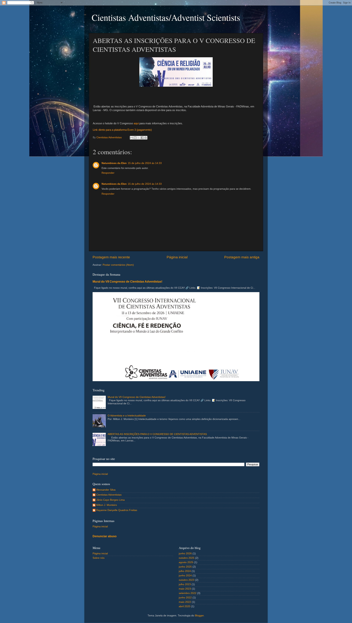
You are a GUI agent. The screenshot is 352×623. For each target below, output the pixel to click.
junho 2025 (185, 566)
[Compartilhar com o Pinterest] (145, 138)
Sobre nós (98, 558)
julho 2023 (185, 584)
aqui (136, 123)
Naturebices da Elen (114, 163)
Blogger (199, 615)
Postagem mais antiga (241, 257)
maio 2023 (185, 588)
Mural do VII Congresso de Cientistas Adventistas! (127, 281)
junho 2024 (185, 575)
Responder (108, 172)
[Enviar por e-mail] (131, 138)
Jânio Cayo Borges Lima (110, 500)
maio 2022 (185, 602)
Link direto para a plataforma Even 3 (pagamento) (122, 129)
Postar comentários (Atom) (118, 264)
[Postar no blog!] (135, 138)
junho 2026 (185, 553)
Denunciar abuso (105, 536)
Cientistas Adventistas (109, 494)
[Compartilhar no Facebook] (142, 138)
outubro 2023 (186, 580)
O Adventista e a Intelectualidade (127, 415)
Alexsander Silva (105, 489)
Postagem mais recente (111, 257)
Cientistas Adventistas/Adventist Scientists (166, 17)
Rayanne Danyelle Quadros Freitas (116, 510)
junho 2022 (185, 597)
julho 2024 (185, 571)
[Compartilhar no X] (138, 138)
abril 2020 (184, 606)
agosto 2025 (186, 562)
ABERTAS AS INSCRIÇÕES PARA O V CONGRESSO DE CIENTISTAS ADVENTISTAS (157, 434)
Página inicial (177, 257)
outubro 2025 (186, 558)
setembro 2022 (187, 593)
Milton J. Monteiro (106, 505)
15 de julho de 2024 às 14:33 (145, 163)
